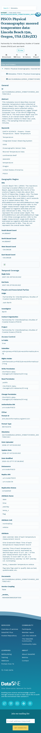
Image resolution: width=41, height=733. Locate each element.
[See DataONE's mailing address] (30, 703)
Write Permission (8, 369)
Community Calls (29, 644)
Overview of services (9, 629)
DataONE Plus (7, 632)
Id (2, 89)
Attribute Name (7, 496)
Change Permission (9, 394)
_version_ (5, 595)
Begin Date (6, 274)
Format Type (6, 424)
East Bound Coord (8, 255)
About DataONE (28, 654)
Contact (25, 661)
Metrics (25, 657)
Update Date (6, 450)
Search (6, 8)
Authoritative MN (8, 404)
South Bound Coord (9, 230)
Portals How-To (7, 664)
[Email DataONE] (17, 703)
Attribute (5, 533)
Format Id (5, 416)
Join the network (29, 636)
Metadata (14, 8)
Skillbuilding (6, 654)
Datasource (6, 466)
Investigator (6, 309)
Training (4, 657)
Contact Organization (10, 317)
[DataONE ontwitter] (4, 703)
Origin (4, 293)
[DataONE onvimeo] (10, 703)
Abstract (5, 99)
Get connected (20, 728)
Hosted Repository (9, 636)
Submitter (5, 348)
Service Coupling (8, 586)
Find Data (8, 670)
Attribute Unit (7, 520)
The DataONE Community (27, 640)
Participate (26, 629)
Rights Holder (7, 359)
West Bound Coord (9, 247)
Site (3, 183)
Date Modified (7, 458)
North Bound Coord (9, 238)
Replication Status (9, 488)
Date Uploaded (7, 442)
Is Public (5, 340)
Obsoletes (5, 432)
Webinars (5, 661)
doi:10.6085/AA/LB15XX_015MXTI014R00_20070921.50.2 (21, 14)
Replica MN (6, 474)
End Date (5, 282)
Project (4, 327)
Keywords (5, 128)
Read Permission (8, 379)
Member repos (28, 632)
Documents (6, 576)
